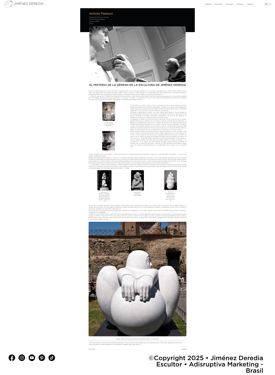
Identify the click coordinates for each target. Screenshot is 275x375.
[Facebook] (12, 357)
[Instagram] (22, 357)
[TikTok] (51, 357)
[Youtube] (32, 357)
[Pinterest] (42, 357)
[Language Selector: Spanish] (267, 4)
